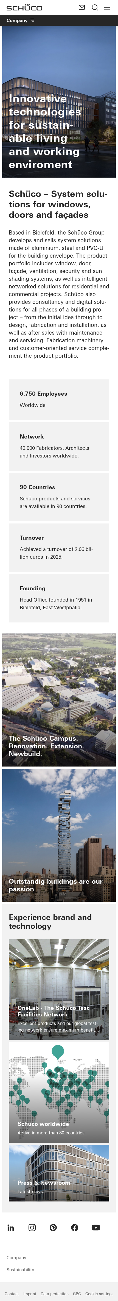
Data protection (55, 1293)
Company (17, 20)
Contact (12, 1293)
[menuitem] (11, 1227)
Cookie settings (99, 1293)
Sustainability (20, 1269)
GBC (77, 1293)
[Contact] (81, 7)
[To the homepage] (24, 7)
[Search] (95, 7)
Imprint (29, 1293)
